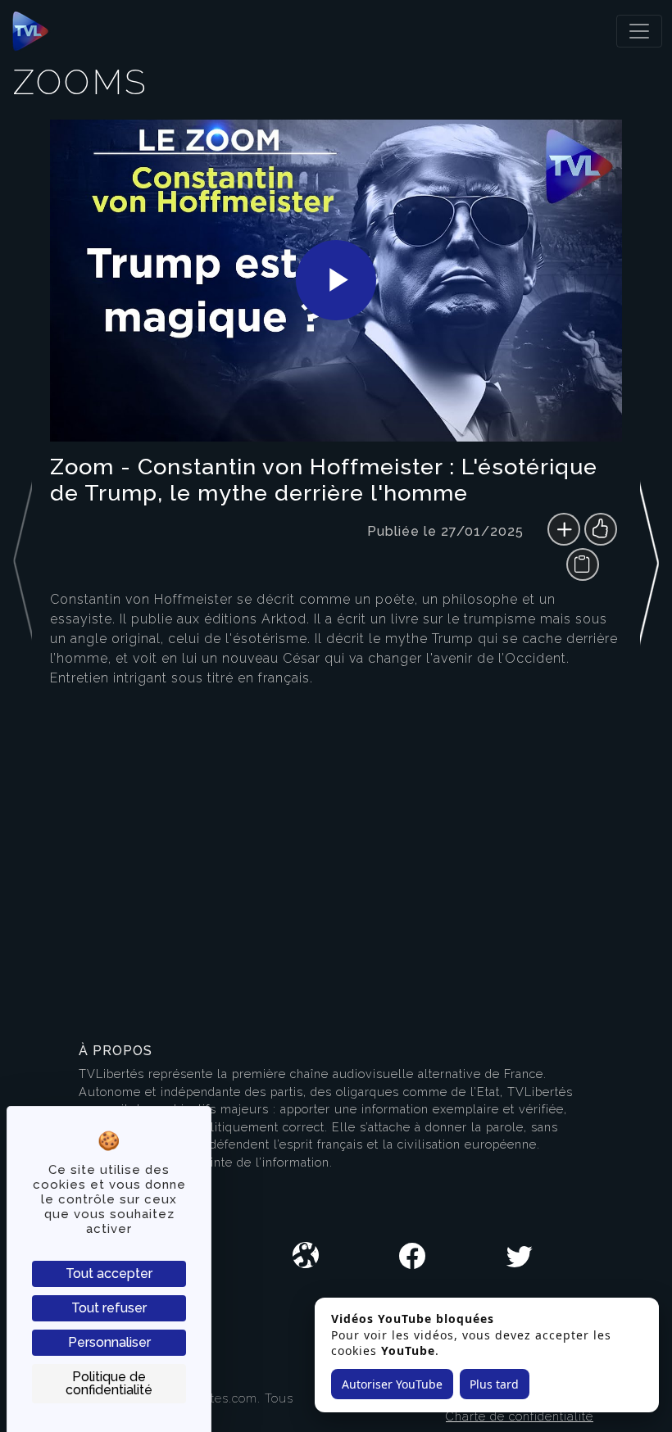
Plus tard (494, 1384)
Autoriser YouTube (392, 1384)
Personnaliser (109, 1342)
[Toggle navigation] (639, 31)
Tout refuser (109, 1308)
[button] (649, 551)
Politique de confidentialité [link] (109, 1383)
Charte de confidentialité (519, 1416)
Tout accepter (109, 1273)
